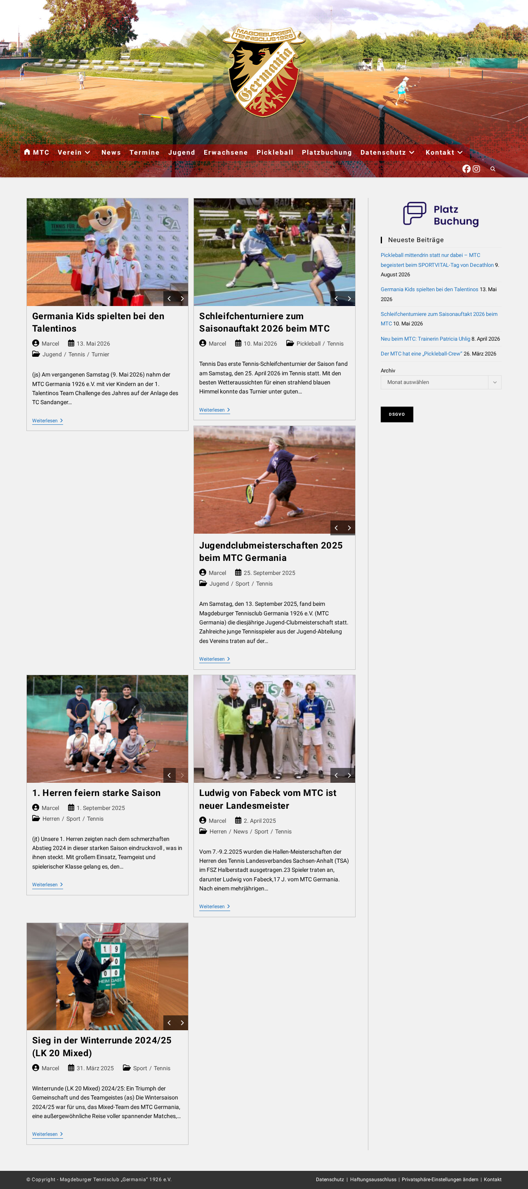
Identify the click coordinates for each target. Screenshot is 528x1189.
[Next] (182, 298)
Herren (51, 818)
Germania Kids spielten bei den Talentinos (429, 289)
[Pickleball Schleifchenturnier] (274, 252)
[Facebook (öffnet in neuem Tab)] (466, 167)
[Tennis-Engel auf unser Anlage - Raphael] (274, 480)
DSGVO (397, 414)
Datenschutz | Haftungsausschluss (356, 1179)
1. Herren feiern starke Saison (96, 793)
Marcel (50, 343)
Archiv (388, 370)
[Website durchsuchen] (493, 169)
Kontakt (493, 1179)
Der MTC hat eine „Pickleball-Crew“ (421, 354)
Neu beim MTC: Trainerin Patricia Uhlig (425, 339)
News (240, 831)
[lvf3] (274, 729)
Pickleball (309, 343)
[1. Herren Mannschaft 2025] (107, 729)
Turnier (100, 354)
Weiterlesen (47, 421)
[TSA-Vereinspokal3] (107, 977)
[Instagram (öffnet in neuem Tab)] (476, 167)
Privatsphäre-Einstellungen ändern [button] (440, 1179)
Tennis (76, 354)
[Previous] (169, 298)
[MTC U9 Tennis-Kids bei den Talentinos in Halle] (107, 252)
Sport (243, 583)
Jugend (52, 354)
